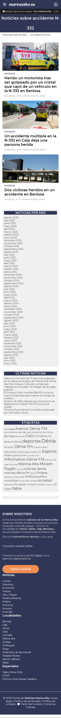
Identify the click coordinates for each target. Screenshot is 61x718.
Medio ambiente (11, 598)
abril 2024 (9, 297)
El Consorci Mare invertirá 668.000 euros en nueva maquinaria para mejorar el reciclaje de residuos (29, 395)
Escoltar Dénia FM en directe (18, 11)
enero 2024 (10, 306)
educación (10, 451)
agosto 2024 (11, 286)
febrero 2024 (11, 303)
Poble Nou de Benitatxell (16, 652)
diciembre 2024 (13, 274)
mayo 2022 (10, 363)
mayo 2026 (10, 226)
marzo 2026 (11, 231)
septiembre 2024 (14, 283)
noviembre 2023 (13, 312)
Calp (30, 436)
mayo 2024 (10, 294)
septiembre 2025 (13, 249)
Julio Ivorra (50, 460)
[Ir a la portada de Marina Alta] (22, 4)
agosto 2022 (11, 354)
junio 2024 (10, 291)
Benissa (9, 436)
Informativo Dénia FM (24, 459)
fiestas (8, 455)
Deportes (7, 584)
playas (22, 477)
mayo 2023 (10, 329)
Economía (8, 587)
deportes (31, 441)
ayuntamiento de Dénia (40, 432)
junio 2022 (10, 360)
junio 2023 (10, 326)
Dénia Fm (23, 446)
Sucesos (20, 484)
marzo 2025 (10, 266)
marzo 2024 (11, 300)
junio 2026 (10, 223)
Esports (49, 451)
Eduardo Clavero (41, 447)
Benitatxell (20, 436)
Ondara (41, 473)
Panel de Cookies (31, 704)
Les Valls (7, 635)
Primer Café (24, 481)
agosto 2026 (11, 217)
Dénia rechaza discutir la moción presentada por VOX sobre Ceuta (29, 411)
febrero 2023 (11, 337)
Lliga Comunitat (11, 465)
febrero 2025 (11, 269)
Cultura (57, 11)
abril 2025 (9, 263)
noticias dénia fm (17, 473)
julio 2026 (9, 220)
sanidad (33, 481)
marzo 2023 (11, 334)
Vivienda (7, 611)
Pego (16, 477)
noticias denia (34, 469)
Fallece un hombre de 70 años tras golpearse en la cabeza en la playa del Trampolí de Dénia (30, 380)
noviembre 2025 (13, 243)
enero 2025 (10, 271)
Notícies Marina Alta (14, 34)
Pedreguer (9, 477)
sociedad (45, 480)
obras (33, 473)
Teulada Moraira (35, 484)
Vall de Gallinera (11, 659)
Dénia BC (9, 447)
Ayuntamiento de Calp (15, 432)
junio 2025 (9, 257)
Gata (5, 631)
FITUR (6, 675)
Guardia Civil (33, 455)
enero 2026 (10, 237)
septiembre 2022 (13, 352)
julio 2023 (9, 323)
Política (30, 476)
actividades (9, 429)
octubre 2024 (11, 280)
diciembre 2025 (12, 240)
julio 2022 (9, 357)
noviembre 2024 (13, 277)
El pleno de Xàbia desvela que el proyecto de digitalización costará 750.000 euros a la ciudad (29, 404)
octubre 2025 (11, 246)
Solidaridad (9, 484)
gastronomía (19, 455)
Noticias (8, 575)
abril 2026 (9, 229)
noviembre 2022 (13, 346)
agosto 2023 (11, 320)
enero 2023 (10, 340)
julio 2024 (9, 289)
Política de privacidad (27, 701)
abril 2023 (9, 331)
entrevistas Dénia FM (29, 452)
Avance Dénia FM (31, 428)
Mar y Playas (9, 594)
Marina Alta (28, 464)
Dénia (49, 441)
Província (7, 605)
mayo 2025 (10, 260)
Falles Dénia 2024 (12, 672)
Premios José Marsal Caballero (19, 679)
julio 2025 (9, 254)
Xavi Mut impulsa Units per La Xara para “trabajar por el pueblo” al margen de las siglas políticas (30, 387)
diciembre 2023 (13, 309)
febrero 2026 (11, 234)
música (20, 469)
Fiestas (6, 591)
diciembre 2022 (13, 343)
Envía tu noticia (21, 569)
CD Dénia (40, 436)
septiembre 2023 (13, 317)
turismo (48, 484)
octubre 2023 (11, 314)
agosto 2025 (11, 251)
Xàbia (17, 488)
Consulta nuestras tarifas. (17, 546)
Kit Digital (36, 555)
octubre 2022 (11, 349)
